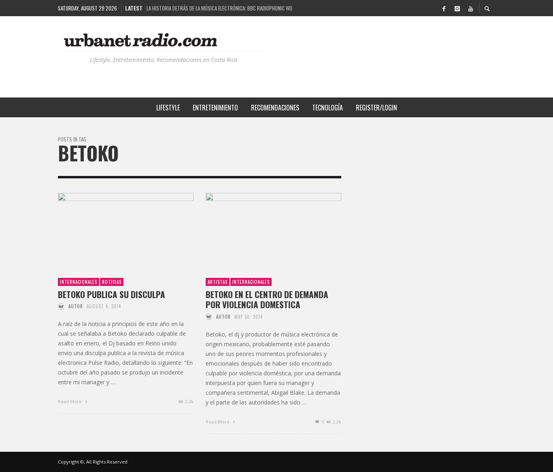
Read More (70, 401)
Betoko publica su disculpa (111, 294)
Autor (75, 306)
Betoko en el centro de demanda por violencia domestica (267, 299)
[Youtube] (470, 8)
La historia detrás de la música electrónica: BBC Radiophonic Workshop (219, 8)
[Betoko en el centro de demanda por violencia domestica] (260, 230)
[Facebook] (444, 8)
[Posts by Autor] (61, 306)
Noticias (111, 282)
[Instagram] (457, 8)
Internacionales (78, 282)
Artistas (218, 282)
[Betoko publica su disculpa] (112, 230)
